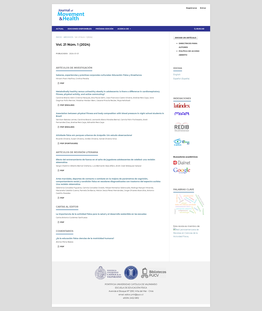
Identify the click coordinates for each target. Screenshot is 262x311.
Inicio (59, 37)
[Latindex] (181, 107)
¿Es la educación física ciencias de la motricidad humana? (85, 238)
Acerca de (123, 29)
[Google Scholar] (181, 173)
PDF (62, 83)
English (176, 74)
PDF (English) (67, 105)
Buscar (200, 29)
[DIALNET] (181, 164)
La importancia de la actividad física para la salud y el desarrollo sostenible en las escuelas (101, 214)
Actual (60, 29)
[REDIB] (181, 133)
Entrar (203, 8)
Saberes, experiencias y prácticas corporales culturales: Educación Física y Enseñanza (99, 75)
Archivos (68, 37)
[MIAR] (181, 116)
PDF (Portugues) (69, 143)
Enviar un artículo (185, 38)
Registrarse (191, 8)
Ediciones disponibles (80, 29)
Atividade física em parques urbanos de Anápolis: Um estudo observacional (94, 135)
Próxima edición (104, 29)
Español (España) (181, 78)
